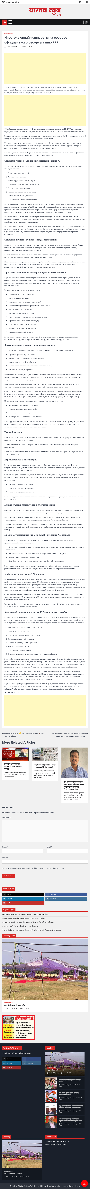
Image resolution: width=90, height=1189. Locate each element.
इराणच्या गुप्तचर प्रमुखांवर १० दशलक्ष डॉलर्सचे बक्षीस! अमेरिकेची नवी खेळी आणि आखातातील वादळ (28, 922)
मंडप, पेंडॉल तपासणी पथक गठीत (14, 1005)
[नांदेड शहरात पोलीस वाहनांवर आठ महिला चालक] (51, 1083)
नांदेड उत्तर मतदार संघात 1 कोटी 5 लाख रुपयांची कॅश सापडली (45, 766)
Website (5, 857)
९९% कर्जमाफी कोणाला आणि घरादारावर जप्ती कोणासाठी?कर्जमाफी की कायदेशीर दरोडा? (25, 914)
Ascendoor (57, 1186)
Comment (6, 817)
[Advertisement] (45, 68)
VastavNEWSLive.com (32, 1186)
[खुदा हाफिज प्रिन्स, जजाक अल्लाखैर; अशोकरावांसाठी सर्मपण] (51, 1096)
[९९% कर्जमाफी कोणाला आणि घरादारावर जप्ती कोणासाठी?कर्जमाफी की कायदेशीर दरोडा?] (51, 1109)
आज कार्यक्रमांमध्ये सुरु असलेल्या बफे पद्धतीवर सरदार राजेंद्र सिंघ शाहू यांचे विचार (24, 918)
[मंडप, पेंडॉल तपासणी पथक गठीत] (45, 969)
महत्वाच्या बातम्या (8, 34)
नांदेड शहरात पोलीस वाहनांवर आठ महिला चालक (69, 1081)
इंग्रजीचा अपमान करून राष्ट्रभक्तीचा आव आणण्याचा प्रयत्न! (13, 766)
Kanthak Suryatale (11, 47)
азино (46, 143)
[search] (86, 22)
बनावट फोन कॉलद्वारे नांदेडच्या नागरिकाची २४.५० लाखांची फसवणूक (20, 926)
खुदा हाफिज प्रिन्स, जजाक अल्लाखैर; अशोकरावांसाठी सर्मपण (69, 1094)
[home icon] (4, 22)
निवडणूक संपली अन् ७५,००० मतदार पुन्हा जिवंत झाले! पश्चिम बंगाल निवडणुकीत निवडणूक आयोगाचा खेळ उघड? (31, 930)
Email (49, 847)
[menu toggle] (10, 22)
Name (5, 847)
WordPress (76, 1186)
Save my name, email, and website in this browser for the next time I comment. (35, 868)
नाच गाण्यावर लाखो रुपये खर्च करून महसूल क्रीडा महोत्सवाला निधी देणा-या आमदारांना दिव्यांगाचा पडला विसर (74, 786)
